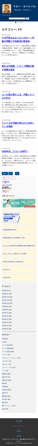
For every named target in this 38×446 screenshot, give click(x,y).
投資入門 (4, 377)
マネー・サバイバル (24, 6)
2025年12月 (5, 297)
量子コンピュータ (7, 406)
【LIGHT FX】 (7, 277)
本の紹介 (4, 399)
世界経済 (4, 374)
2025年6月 (5, 316)
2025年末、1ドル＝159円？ (15, 151)
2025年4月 (5, 322)
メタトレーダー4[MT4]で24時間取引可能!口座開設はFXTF (19, 245)
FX (3, 342)
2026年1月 (5, 294)
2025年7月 (5, 313)
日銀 (3, 393)
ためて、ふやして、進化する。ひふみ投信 (14, 253)
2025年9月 (5, 306)
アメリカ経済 (6, 351)
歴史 (3, 402)
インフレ (4, 354)
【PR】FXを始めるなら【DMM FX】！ (14, 261)
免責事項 (19, 436)
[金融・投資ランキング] (6, 188)
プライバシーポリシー (19, 426)
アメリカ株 (5, 345)
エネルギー (5, 361)
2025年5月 (5, 319)
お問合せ (19, 431)
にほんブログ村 (7, 185)
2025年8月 (5, 309)
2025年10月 (5, 303)
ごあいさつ (5, 364)
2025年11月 (5, 300)
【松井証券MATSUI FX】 (10, 229)
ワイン (4, 370)
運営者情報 (19, 421)
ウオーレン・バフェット (9, 358)
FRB (3, 339)
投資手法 (4, 380)
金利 (3, 409)
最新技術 (4, 396)
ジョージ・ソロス (7, 367)
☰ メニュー (19, 22)
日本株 (4, 386)
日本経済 (4, 390)
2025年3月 (5, 325)
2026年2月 (5, 290)
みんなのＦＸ (6, 269)
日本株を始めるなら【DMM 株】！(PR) (14, 237)
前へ (5, 173)
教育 (3, 383)
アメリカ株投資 (7, 348)
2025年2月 (5, 329)
